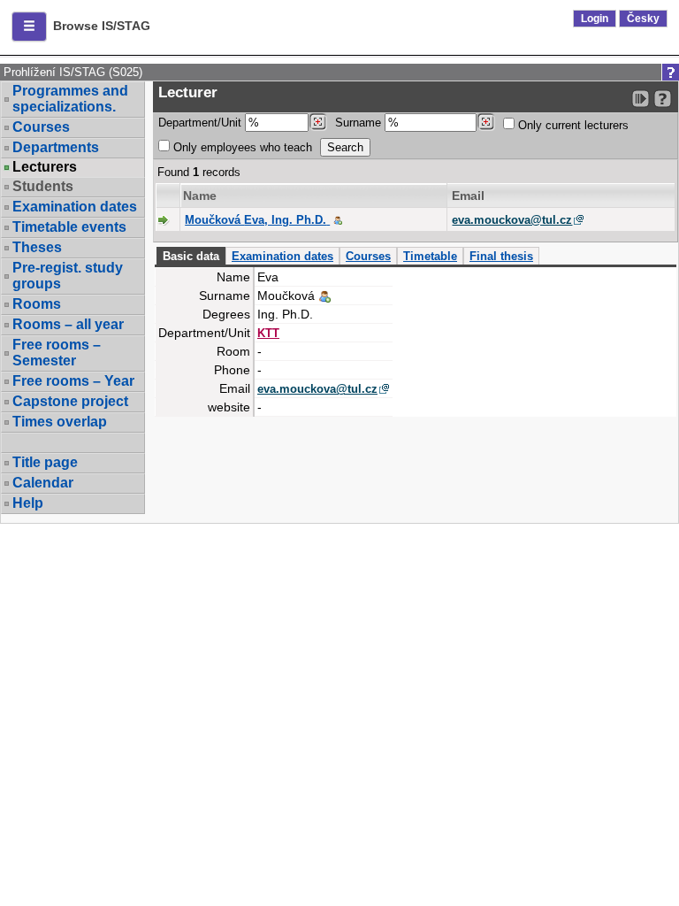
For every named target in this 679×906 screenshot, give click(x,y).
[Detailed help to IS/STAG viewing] (662, 98)
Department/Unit (201, 122)
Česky (643, 18)
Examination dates (74, 206)
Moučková (255, 219)
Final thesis (501, 256)
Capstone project (70, 401)
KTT (268, 333)
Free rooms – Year (73, 380)
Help (27, 503)
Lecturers (44, 167)
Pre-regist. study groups (67, 275)
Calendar (42, 482)
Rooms (36, 303)
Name (200, 195)
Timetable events (69, 226)
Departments (55, 147)
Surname (360, 122)
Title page (45, 462)
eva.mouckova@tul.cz (512, 219)
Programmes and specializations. (70, 98)
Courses (41, 126)
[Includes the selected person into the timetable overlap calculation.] (337, 219)
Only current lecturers (572, 125)
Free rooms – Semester (56, 352)
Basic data (191, 256)
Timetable (430, 256)
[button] (29, 27)
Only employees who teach (241, 147)
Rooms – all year (68, 324)
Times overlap (59, 421)
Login (594, 18)
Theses (37, 247)
